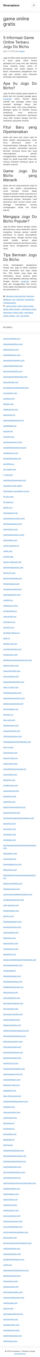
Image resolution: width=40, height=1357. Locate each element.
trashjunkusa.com (10, 949)
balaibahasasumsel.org (13, 987)
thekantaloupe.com (11, 584)
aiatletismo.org (9, 954)
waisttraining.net (10, 1199)
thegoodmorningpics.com (14, 1069)
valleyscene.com (10, 764)
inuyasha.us (8, 502)
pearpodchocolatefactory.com (16, 1270)
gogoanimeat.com (11, 1287)
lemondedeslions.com (12, 524)
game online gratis (25, 306)
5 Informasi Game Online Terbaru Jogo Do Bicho (18, 42)
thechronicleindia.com (12, 578)
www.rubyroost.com (11, 1216)
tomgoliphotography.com (13, 1259)
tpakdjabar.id (9, 1140)
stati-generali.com (11, 905)
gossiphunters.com (11, 1325)
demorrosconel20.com (12, 371)
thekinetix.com (9, 938)
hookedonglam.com (11, 1189)
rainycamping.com (11, 676)
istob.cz (6, 638)
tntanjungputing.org (11, 1020)
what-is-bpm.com (11, 687)
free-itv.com (8, 747)
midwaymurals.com (11, 889)
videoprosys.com (10, 606)
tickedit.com (8, 404)
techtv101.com (9, 573)
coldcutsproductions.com (14, 698)
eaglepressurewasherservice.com (17, 660)
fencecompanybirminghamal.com (17, 1243)
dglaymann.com (10, 870)
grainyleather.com (10, 932)
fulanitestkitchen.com (12, 922)
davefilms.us (8, 464)
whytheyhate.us (10, 611)
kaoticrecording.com (12, 1276)
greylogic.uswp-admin (12, 486)
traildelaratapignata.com (13, 1150)
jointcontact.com (10, 753)
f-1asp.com (8, 475)
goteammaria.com (11, 725)
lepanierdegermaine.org (13, 420)
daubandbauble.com (12, 458)
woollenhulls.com (10, 785)
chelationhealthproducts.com (15, 1101)
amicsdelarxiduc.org (11, 1178)
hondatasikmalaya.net (12, 982)
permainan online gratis (13, 313)
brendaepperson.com (12, 864)
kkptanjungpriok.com (12, 1025)
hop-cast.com (9, 720)
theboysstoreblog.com (12, 883)
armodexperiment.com (13, 965)
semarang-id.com (10, 1063)
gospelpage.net (9, 426)
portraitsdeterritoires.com (14, 1172)
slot (17, 316)
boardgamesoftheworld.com (15, 377)
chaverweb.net (9, 859)
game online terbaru (11, 309)
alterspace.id (8, 1123)
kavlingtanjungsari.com (13, 1052)
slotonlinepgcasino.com (13, 567)
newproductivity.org (11, 731)
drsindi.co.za (8, 627)
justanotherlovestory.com (14, 518)
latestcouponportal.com (13, 704)
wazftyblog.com (10, 1118)
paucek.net (8, 431)
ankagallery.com (10, 853)
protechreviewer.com (12, 927)
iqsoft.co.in (8, 507)
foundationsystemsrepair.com (16, 388)
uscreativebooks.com (12, 649)
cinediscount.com (10, 453)
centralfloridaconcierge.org (14, 769)
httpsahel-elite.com (11, 1085)
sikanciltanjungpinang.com (14, 1036)
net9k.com (7, 551)
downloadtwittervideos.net (14, 1156)
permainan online (29, 309)
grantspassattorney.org (13, 1314)
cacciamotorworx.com (12, 442)
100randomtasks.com (12, 736)
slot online (24, 316)
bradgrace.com (9, 796)
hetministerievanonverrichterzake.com (19, 1183)
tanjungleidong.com (11, 998)
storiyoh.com (8, 437)
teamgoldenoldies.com (13, 1292)
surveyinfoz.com (10, 393)
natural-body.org (10, 758)
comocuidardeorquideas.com (15, 1232)
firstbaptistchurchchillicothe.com (17, 742)
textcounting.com (10, 1319)
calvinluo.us (8, 715)
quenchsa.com (9, 824)
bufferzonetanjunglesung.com (16, 1031)
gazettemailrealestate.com (14, 480)
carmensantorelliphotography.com (17, 894)
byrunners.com (9, 829)
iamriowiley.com (10, 1238)
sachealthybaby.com (12, 1254)
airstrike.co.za (9, 622)
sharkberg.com (9, 834)
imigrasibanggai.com (12, 976)
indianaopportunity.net (13, 1074)
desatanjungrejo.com (12, 1058)
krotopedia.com (10, 1134)
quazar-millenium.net (12, 562)
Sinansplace (11, 5)
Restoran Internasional (15, 296)
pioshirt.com (8, 916)
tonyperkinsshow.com (12, 589)
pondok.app (8, 557)
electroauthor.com (11, 666)
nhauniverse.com (10, 1281)
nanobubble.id (9, 971)
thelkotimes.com (10, 1341)
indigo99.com (9, 1107)
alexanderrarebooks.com (14, 360)
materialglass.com (11, 1194)
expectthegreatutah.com (13, 682)
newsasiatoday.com (11, 1112)
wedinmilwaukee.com (12, 1336)
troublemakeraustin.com (13, 900)
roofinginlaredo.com (11, 1248)
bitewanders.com (10, 943)
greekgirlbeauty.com (12, 355)
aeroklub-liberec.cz (11, 633)
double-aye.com (10, 644)
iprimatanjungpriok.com (13, 1003)
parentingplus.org (10, 709)
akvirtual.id (8, 1145)
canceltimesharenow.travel (14, 448)
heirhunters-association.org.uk (16, 491)
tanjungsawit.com (10, 1009)
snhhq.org (7, 1265)
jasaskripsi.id (8, 1129)
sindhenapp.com (10, 1303)
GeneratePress (20, 1354)
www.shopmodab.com (13, 1227)
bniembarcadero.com (12, 693)
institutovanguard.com (12, 1221)
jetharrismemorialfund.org (14, 807)
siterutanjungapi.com (12, 1047)
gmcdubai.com (9, 840)
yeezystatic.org (9, 616)
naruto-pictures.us (11, 546)
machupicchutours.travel (13, 535)
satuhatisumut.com (11, 1330)
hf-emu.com (8, 497)
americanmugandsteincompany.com (18, 818)
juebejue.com (9, 399)
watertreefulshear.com (13, 366)
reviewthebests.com (12, 1080)
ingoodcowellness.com (13, 344)
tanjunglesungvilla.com (13, 1014)
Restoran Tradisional (25, 299)
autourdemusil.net (11, 791)
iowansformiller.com (11, 671)
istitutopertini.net (10, 513)
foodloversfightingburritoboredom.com (19, 960)
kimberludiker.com (11, 911)
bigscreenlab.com (10, 382)
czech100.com (9, 802)
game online (11, 306)
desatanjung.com (10, 992)
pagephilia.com (9, 1090)
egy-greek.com (9, 469)
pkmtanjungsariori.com (13, 1041)
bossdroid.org (9, 415)
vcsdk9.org (8, 600)
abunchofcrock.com (11, 813)
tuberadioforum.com (12, 595)
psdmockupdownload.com (14, 1161)
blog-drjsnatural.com (12, 1096)
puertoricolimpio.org (11, 339)
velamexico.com (10, 1205)
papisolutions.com (11, 349)
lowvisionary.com (10, 529)
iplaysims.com (9, 780)
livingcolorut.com (10, 655)
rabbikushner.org (10, 409)
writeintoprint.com (11, 1210)
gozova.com (8, 1308)
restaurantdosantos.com (13, 1298)
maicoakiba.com (10, 540)
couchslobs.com (10, 774)
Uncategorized (9, 303)
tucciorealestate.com (12, 1167)
